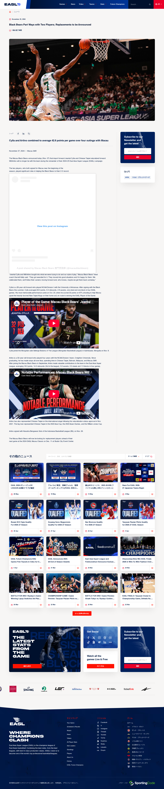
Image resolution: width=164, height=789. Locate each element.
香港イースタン (137, 766)
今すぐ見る (100, 666)
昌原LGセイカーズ (138, 752)
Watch (69, 730)
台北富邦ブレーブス (138, 745)
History (69, 761)
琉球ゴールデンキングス (140, 763)
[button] (63, 4)
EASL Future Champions (75, 765)
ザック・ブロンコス (138, 730)
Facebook (104, 722)
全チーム (130, 723)
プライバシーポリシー (70, 783)
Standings (70, 749)
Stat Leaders (71, 746)
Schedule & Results (73, 727)
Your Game (70, 723)
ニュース (17, 11)
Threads (103, 732)
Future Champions (117, 4)
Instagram (104, 728)
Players (69, 753)
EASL (127, 177)
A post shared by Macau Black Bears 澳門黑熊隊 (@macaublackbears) (52, 268)
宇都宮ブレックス (138, 748)
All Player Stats (72, 742)
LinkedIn (103, 747)
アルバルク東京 (137, 756)
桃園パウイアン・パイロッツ (141, 759)
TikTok (103, 738)
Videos (69, 738)
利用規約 (58, 783)
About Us (70, 757)
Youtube (103, 735)
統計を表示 (27, 666)
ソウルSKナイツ (137, 741)
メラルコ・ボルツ (138, 726)
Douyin (103, 750)
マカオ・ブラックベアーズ (141, 177)
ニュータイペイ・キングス (140, 734)
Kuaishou (104, 741)
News (73, 4)
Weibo (103, 744)
